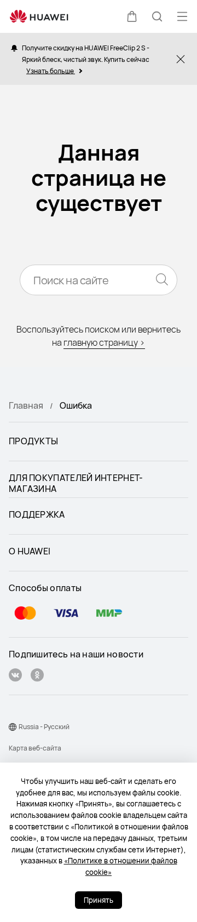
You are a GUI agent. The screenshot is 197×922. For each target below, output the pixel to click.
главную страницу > (104, 342)
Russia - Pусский (44, 726)
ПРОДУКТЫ (33, 441)
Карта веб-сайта (35, 748)
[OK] (37, 676)
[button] (132, 16)
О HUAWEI (29, 551)
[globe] (12, 727)
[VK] (15, 676)
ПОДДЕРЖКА (37, 514)
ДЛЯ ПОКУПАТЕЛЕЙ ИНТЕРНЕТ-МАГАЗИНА (76, 483)
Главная (26, 405)
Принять (98, 900)
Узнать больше (50, 70)
